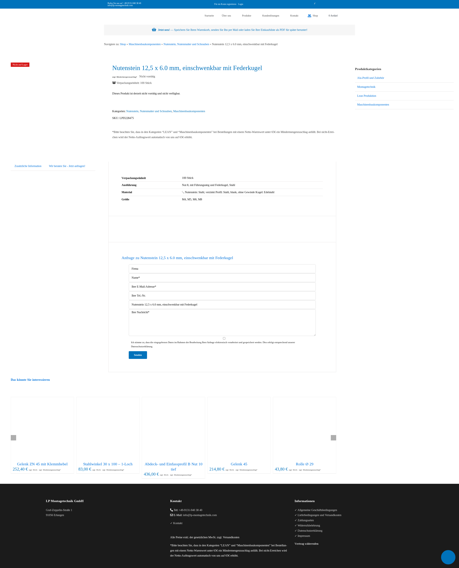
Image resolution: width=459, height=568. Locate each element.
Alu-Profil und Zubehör (370, 77)
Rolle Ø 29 (304, 464)
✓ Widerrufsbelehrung (307, 525)
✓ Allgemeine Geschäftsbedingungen (316, 510)
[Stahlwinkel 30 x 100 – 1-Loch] (108, 428)
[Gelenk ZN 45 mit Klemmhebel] (42, 428)
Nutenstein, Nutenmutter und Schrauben (186, 44)
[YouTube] (52, 529)
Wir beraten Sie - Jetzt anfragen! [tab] (67, 166)
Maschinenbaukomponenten (145, 44)
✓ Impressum (302, 535)
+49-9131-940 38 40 (132, 3)
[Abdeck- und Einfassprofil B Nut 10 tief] (173, 428)
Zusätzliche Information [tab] (28, 166)
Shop (123, 44)
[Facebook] (47, 529)
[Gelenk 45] (239, 428)
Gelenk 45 (239, 464)
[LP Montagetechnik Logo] (111, 9)
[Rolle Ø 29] (304, 428)
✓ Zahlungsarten (304, 520)
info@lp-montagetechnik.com (200, 515)
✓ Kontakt (176, 523)
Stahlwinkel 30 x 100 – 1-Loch (108, 464)
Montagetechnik (366, 86)
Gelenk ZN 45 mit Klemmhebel (42, 464)
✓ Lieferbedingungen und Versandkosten (318, 515)
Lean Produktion (366, 95)
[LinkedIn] (57, 529)
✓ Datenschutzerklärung (308, 530)
